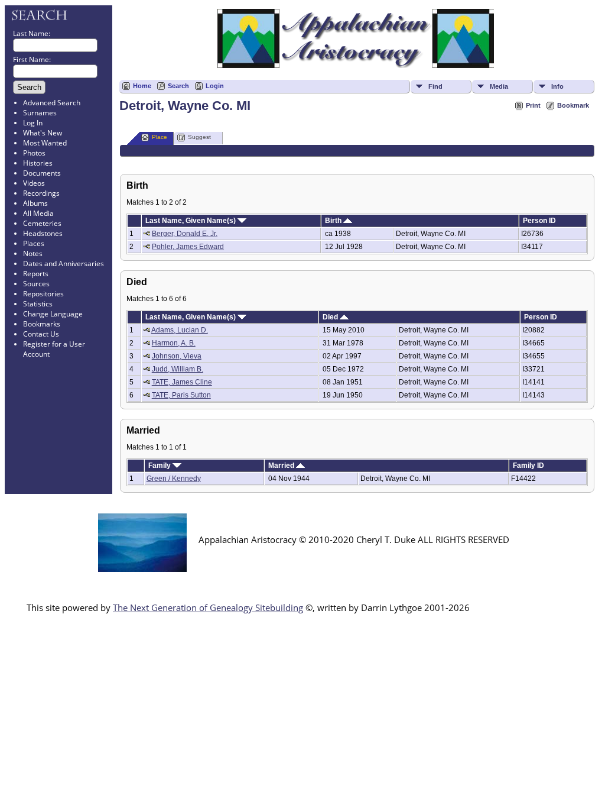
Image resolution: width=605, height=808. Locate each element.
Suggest (199, 137)
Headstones (43, 233)
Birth (334, 220)
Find (435, 86)
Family (160, 465)
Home (142, 85)
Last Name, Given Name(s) (191, 220)
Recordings (41, 193)
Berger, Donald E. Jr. (184, 234)
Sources (36, 284)
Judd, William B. (177, 369)
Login (215, 85)
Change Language (53, 314)
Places (33, 243)
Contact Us (41, 334)
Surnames (40, 113)
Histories (38, 163)
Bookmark (573, 105)
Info (557, 86)
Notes (33, 253)
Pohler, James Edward (188, 247)
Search (178, 85)
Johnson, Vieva (176, 356)
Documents (42, 173)
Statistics (38, 304)
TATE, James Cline (182, 382)
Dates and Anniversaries (63, 263)
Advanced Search (51, 103)
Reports (35, 274)
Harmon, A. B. (174, 343)
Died (331, 317)
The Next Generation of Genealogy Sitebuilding (208, 607)
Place (159, 137)
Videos (34, 183)
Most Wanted (45, 143)
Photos (34, 153)
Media (499, 86)
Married (282, 465)
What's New (42, 133)
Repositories (43, 294)
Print (533, 105)
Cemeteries (42, 223)
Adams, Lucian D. (179, 330)
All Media (38, 213)
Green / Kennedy (174, 478)
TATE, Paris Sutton (181, 395)
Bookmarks (41, 324)
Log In (33, 123)
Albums (35, 203)
